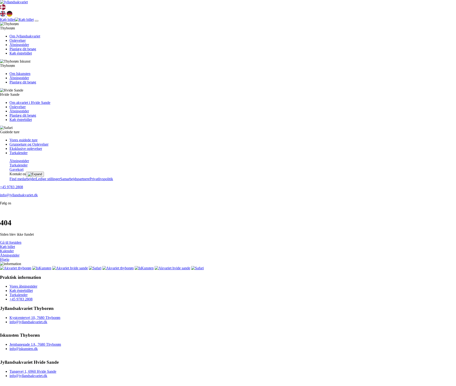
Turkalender (19, 153)
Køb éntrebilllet (21, 291)
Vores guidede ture (24, 140)
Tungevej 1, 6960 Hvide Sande (33, 371)
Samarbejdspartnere (75, 179)
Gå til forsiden (10, 242)
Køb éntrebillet (21, 53)
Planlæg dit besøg (23, 49)
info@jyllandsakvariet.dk (19, 195)
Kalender (7, 251)
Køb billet (7, 247)
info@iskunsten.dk (24, 349)
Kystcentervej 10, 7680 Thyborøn (35, 318)
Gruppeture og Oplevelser (29, 144)
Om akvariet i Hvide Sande (30, 103)
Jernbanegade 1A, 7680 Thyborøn (35, 344)
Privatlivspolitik (101, 179)
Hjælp (4, 259)
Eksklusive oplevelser (26, 149)
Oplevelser (18, 40)
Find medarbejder (23, 179)
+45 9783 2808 (11, 187)
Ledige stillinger (48, 179)
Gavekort (17, 169)
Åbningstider (19, 45)
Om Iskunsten (20, 74)
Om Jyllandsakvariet (25, 36)
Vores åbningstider (23, 286)
